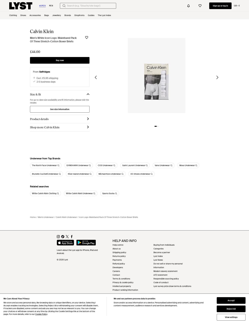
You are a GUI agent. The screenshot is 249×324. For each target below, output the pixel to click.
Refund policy (119, 263)
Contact (116, 275)
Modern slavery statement (165, 271)
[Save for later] (86, 37)
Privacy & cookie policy (123, 282)
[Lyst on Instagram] (58, 237)
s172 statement (160, 275)
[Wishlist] (200, 6)
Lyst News (158, 260)
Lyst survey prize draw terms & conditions (172, 286)
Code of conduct (161, 282)
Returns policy (119, 256)
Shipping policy (119, 252)
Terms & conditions (121, 278)
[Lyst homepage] (20, 6)
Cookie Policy (41, 314)
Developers (118, 267)
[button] (156, 75)
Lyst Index (158, 256)
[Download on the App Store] (65, 243)
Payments (117, 260)
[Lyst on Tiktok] (62, 237)
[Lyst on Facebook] (71, 237)
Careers (116, 271)
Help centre (118, 245)
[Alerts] (188, 6)
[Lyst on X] (67, 237)
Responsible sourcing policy (166, 278)
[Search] (64, 6)
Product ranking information (125, 290)
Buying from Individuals (164, 245)
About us (117, 248)
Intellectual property (122, 286)
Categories (158, 248)
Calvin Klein (42, 31)
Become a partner (161, 252)
